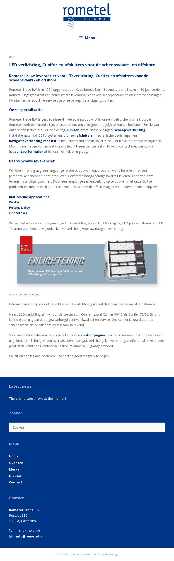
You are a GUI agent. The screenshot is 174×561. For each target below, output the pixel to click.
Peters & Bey (19, 207)
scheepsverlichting (129, 130)
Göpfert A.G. (19, 213)
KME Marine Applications (29, 197)
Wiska (14, 202)
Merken (15, 469)
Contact (15, 482)
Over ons (16, 463)
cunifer (73, 130)
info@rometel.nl (29, 536)
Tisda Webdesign (107, 554)
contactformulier (29, 151)
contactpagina (93, 335)
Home (14, 456)
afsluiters (85, 135)
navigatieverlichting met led (32, 141)
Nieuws (15, 475)
